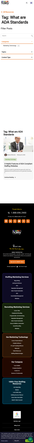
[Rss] (28, 221)
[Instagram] (23, 221)
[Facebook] (6, 221)
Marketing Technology (10, 159)
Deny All (16, 440)
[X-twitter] (15, 221)
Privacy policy (4, 440)
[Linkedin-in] (10, 221)
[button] (27, 3)
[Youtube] (19, 221)
